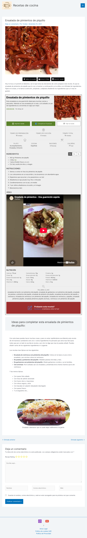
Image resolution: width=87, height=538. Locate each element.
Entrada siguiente (78, 440)
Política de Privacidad (43, 533)
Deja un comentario (12, 24)
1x (70, 154)
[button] (7, 109)
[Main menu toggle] (83, 5)
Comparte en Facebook (44, 123)
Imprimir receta (59, 79)
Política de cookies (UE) (43, 531)
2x (74, 154)
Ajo (15, 160)
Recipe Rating (10, 457)
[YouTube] (47, 521)
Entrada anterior (8, 440)
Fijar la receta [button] (70, 123)
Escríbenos (38, 309)
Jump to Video (44, 79)
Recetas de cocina (25, 5)
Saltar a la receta (30, 79)
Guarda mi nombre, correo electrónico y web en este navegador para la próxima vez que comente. (42, 495)
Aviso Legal (43, 529)
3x (78, 154)
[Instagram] (40, 521)
